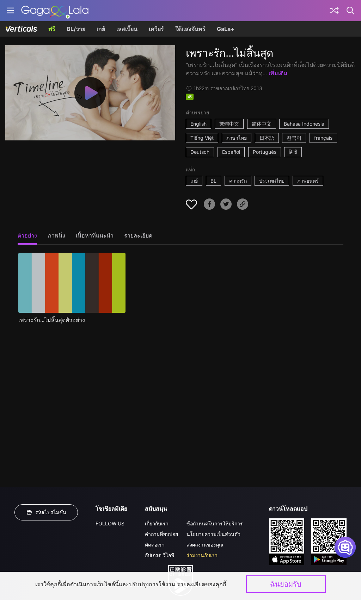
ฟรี (51, 28)
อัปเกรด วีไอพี (159, 555)
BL (213, 181)
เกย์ (101, 28)
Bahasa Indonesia (304, 124)
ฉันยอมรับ (285, 584)
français (323, 138)
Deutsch (199, 152)
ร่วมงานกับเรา (202, 555)
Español (231, 152)
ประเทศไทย (271, 181)
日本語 (266, 138)
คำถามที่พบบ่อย (161, 534)
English (198, 124)
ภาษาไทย (236, 138)
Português (264, 152)
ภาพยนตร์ (308, 181)
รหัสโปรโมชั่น (50, 512)
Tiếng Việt (202, 138)
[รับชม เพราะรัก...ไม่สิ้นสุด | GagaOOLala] (54, 10)
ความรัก (238, 181)
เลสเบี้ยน (126, 28)
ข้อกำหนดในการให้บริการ (214, 523)
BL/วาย (76, 28)
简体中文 (261, 124)
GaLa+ (225, 28)
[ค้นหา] (351, 10)
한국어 (294, 138)
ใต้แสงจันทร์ (190, 28)
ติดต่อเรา (155, 545)
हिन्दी (293, 152)
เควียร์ (156, 28)
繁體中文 (229, 124)
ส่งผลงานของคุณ (205, 545)
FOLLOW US (110, 523)
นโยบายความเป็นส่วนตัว (213, 534)
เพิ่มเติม (278, 73)
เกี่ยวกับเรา (157, 523)
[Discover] (334, 10)
